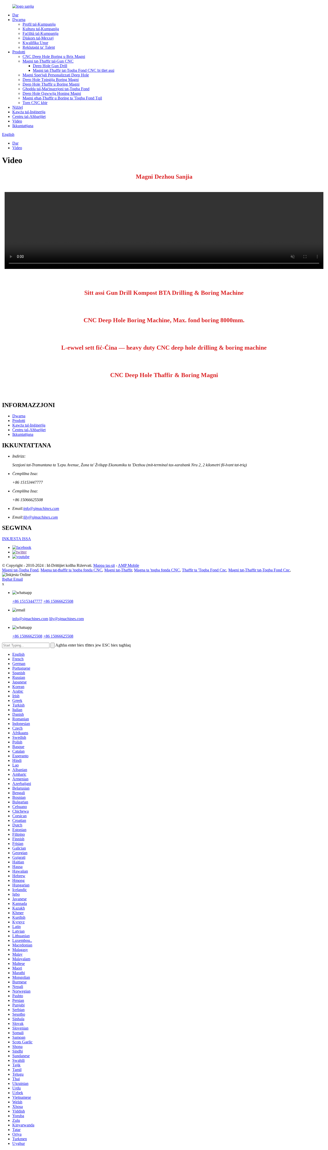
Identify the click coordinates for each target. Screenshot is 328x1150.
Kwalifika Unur (35, 43)
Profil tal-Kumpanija (39, 24)
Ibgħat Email (12, 579)
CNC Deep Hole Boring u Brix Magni (54, 56)
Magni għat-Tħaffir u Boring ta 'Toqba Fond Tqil (62, 98)
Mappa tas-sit (104, 565)
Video (17, 121)
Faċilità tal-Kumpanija (40, 33)
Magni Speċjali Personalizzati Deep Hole (56, 75)
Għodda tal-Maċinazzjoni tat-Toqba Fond (56, 89)
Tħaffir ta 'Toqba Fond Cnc (204, 570)
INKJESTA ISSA (16, 539)
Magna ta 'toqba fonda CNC (157, 570)
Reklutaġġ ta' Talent (39, 47)
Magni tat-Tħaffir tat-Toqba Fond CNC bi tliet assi (73, 70)
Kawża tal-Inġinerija (28, 112)
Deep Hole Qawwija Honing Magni (52, 93)
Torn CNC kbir (35, 102)
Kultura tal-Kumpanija (41, 29)
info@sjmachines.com (41, 508)
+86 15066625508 (58, 601)
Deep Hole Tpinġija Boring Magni (51, 79)
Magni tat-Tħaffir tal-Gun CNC (48, 61)
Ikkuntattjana (22, 126)
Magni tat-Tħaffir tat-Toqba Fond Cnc (259, 570)
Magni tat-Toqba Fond (20, 570)
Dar (15, 15)
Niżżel (17, 107)
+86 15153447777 (27, 601)
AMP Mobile (128, 565)
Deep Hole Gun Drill (50, 66)
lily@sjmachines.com (40, 517)
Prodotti (18, 52)
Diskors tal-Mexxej (38, 38)
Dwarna (18, 19)
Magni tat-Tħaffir (118, 570)
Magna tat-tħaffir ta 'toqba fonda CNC (71, 570)
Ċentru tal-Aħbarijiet (29, 116)
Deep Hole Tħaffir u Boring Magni (51, 84)
